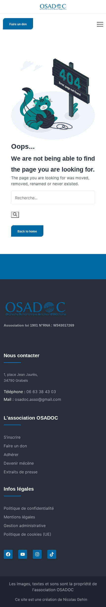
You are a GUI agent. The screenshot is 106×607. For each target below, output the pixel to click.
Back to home (27, 231)
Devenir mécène (19, 463)
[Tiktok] (51, 554)
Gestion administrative (25, 525)
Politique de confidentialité (29, 508)
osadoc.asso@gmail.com (38, 399)
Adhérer (11, 454)
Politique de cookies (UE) (27, 534)
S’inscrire (12, 437)
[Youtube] (22, 554)
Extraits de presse (20, 471)
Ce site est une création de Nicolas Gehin (51, 599)
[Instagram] (37, 554)
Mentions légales (19, 516)
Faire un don (18, 24)
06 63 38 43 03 (41, 391)
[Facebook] (8, 554)
